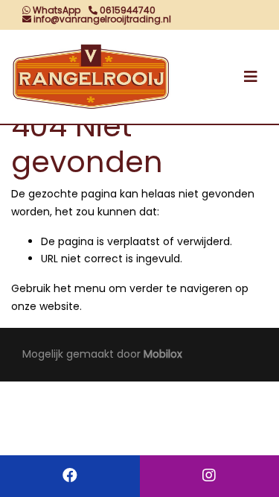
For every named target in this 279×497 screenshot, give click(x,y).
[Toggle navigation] (250, 77)
